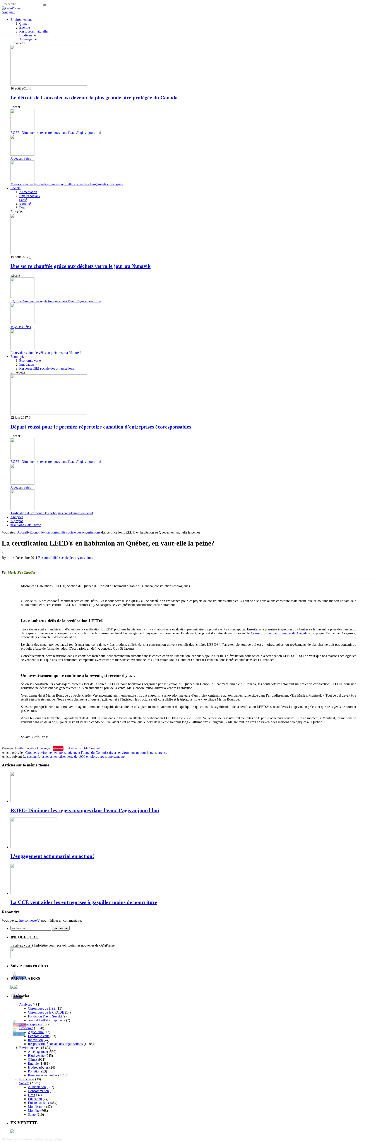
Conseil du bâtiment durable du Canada (279, 633)
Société (15, 188)
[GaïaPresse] (11, 8)
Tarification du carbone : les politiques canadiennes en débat (51, 513)
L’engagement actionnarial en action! (52, 856)
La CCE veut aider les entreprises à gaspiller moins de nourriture (83, 902)
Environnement (21, 19)
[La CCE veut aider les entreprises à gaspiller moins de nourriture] (33, 893)
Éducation (35, 1099)
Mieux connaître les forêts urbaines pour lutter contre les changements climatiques (66, 184)
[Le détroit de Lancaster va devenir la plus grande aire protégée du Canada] (48, 84)
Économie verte (30, 360)
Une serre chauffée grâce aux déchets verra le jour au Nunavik (80, 266)
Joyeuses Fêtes (20, 158)
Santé (23, 200)
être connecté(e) (29, 920)
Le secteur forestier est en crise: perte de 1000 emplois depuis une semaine (74, 756)
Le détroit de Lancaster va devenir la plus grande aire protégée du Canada (94, 97)
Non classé (26, 1079)
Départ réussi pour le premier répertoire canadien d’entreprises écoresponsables (100, 427)
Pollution (34, 1071)
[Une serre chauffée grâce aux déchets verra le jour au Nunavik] (48, 253)
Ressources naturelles (34, 31)
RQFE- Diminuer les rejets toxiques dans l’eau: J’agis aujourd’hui (55, 132)
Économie (17, 356)
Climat (23, 23)
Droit (22, 208)
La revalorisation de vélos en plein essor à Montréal (45, 353)
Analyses (16, 517)
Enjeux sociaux (29, 196)
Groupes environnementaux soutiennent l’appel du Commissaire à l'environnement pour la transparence (96, 752)
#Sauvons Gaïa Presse (25, 525)
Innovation (26, 364)
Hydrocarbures (38, 1067)
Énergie (24, 27)
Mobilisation (36, 1107)
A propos (16, 521)
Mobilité (25, 204)
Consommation (38, 1091)
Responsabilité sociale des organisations (46, 368)
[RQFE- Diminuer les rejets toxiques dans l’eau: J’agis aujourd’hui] (33, 801)
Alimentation (28, 192)
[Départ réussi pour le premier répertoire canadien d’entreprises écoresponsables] (48, 413)
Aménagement (29, 39)
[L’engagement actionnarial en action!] (33, 847)
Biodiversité (27, 35)
